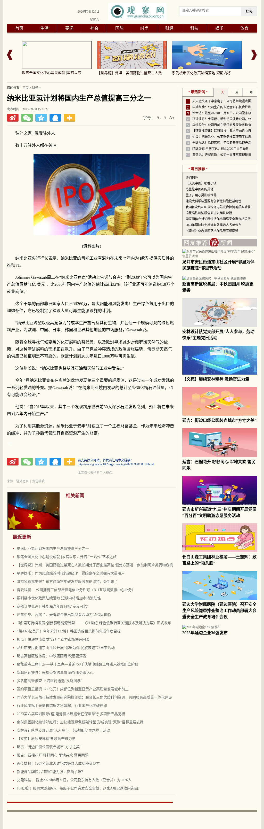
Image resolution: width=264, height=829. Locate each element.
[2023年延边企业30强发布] (201, 627)
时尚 (144, 28)
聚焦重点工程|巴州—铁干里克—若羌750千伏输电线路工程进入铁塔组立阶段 (77, 664)
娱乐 (219, 28)
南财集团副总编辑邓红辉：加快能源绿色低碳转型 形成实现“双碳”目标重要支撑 (80, 722)
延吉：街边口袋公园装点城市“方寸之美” (49, 747)
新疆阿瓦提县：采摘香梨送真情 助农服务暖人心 (55, 673)
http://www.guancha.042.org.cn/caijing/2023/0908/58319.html (116, 464)
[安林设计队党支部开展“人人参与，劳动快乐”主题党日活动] (219, 326)
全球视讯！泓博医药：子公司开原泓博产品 (221, 143)
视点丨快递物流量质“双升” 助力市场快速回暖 (53, 639)
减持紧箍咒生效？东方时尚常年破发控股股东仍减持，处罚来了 (67, 582)
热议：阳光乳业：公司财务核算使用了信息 (221, 137)
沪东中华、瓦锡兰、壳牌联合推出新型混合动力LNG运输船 (64, 615)
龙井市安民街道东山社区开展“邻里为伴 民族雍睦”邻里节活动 (66, 648)
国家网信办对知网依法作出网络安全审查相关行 (218, 219)
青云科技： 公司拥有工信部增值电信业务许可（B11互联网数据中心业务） (76, 590)
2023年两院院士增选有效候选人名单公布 (213, 225)
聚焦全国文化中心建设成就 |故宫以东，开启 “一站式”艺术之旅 (67, 557)
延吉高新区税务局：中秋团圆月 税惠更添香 (51, 656)
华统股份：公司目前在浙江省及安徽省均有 (221, 125)
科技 (194, 28)
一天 (221, 92)
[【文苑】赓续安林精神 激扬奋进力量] (219, 373)
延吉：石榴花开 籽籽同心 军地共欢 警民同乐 (52, 755)
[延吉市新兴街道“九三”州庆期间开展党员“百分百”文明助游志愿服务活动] (219, 504)
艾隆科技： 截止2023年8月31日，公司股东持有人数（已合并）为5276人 (74, 780)
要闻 (69, 28)
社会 (94, 28)
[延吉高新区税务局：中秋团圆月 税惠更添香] (214, 278)
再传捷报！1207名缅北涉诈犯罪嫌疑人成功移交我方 (58, 763)
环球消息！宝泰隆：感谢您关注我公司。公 (221, 119)
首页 (19, 28)
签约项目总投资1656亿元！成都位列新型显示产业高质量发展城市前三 (73, 689)
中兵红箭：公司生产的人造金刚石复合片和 (221, 107)
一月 (250, 92)
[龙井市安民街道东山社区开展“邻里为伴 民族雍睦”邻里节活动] (219, 256)
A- (158, 117)
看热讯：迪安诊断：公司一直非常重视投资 (221, 155)
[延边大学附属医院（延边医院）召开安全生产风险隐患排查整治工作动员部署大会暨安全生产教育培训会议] (219, 599)
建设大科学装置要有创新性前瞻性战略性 (213, 201)
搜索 (249, 11)
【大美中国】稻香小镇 (201, 183)
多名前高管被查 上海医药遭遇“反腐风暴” (49, 681)
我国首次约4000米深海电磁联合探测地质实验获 (218, 207)
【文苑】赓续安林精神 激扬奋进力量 (46, 739)
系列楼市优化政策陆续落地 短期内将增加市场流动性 (59, 598)
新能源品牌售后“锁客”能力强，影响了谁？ (51, 772)
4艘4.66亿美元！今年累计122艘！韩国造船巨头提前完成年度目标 (69, 631)
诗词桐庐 (192, 177)
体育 (244, 28)
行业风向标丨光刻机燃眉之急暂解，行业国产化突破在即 (62, 706)
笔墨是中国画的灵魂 (199, 189)
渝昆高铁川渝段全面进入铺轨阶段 (209, 213)
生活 (44, 28)
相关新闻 (75, 495)
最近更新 (22, 537)
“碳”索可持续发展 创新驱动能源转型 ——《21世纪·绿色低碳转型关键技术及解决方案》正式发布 (94, 623)
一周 (235, 92)
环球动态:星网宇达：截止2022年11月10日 (220, 149)
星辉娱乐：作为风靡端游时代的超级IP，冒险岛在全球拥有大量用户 (71, 573)
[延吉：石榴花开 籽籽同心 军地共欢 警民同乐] (219, 456)
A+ (172, 117)
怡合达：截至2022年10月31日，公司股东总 (221, 113)
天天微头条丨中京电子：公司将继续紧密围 (221, 101)
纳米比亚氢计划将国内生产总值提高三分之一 (53, 549)
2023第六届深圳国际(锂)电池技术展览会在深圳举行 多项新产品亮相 (71, 714)
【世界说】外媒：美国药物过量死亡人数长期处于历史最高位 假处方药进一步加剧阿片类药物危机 (95, 565)
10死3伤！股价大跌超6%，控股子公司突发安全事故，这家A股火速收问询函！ (79, 788)
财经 (169, 28)
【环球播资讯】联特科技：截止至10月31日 (221, 131)
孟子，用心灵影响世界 (201, 195)
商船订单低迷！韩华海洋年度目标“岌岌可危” (52, 606)
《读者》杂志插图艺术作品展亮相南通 (212, 231)
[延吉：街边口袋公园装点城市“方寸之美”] (219, 415)
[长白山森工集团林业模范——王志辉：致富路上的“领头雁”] (219, 551)
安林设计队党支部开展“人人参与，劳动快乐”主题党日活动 (63, 730)
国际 (119, 28)
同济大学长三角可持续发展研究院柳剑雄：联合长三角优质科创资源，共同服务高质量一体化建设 (94, 697)
